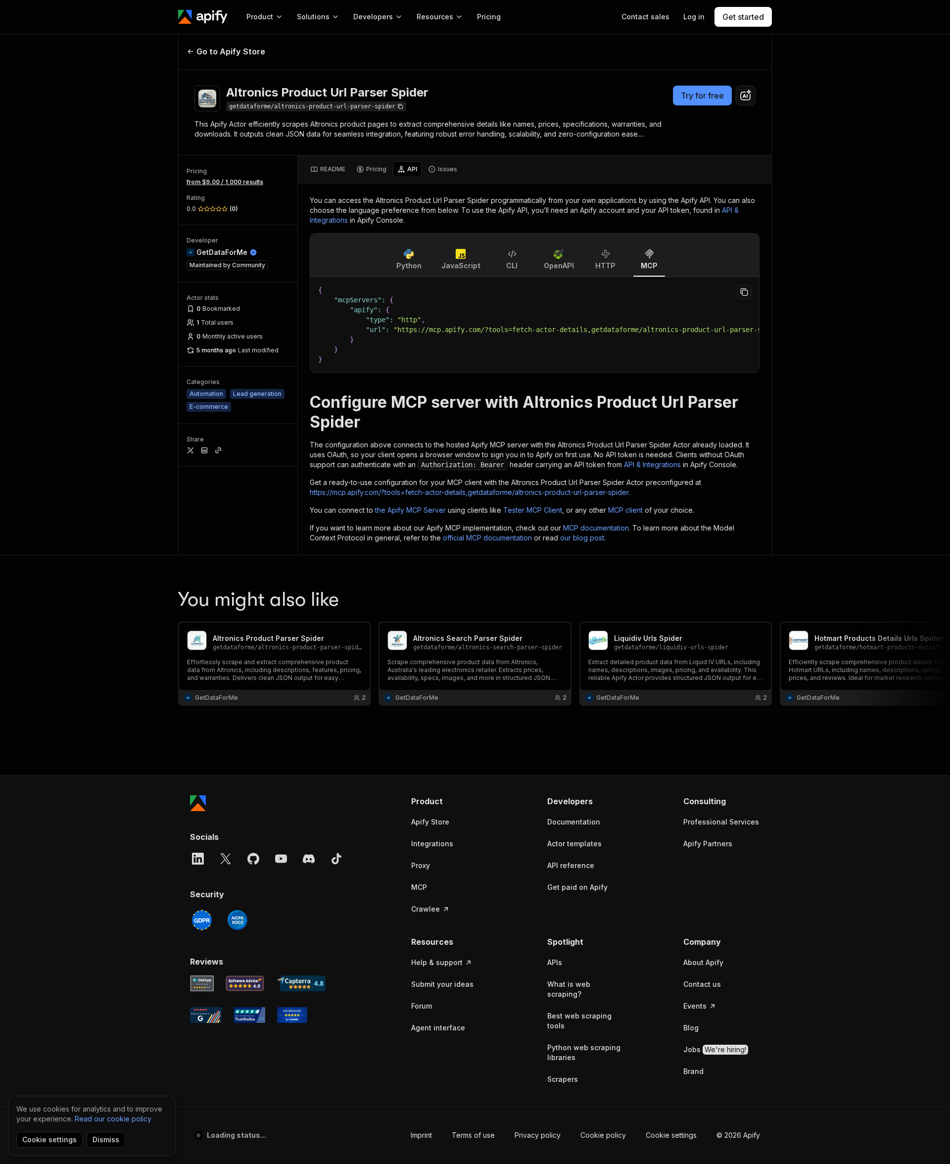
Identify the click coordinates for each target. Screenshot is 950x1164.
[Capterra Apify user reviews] (301, 983)
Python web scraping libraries (583, 1052)
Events (695, 1006)
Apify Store (430, 822)
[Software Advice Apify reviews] (245, 983)
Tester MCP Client (532, 510)
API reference (570, 865)
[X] (226, 859)
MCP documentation (596, 528)
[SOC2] (237, 920)
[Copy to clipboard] (744, 292)
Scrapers (562, 1079)
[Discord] (309, 859)
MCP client (625, 510)
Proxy (420, 865)
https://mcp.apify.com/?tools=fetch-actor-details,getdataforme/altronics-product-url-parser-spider (469, 492)
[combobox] (746, 95)
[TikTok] (336, 859)
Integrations (432, 843)
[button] (449, 801)
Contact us (702, 984)
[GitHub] (253, 859)
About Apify (703, 962)
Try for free (702, 95)
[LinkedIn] (198, 859)
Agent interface (438, 1027)
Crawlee (425, 909)
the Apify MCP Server (410, 510)
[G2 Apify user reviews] (206, 1015)
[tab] (328, 169)
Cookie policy (603, 1135)
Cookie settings (671, 1135)
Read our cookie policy (113, 1119)
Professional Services (721, 822)
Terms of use (473, 1135)
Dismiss (106, 1139)
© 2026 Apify (738, 1135)
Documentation (573, 822)
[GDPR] (202, 920)
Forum (421, 1006)
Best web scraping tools (579, 1021)
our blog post (582, 538)
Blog (691, 1027)
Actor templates (574, 843)
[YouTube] (281, 859)
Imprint (421, 1135)
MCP (419, 887)
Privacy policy (538, 1135)
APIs (554, 962)
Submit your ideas (442, 984)
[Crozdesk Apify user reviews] (292, 1015)
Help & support (437, 962)
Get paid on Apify (577, 887)
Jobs (714, 1049)
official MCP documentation (487, 538)
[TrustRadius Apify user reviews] (249, 1015)
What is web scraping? (568, 989)
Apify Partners (707, 843)
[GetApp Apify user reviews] (202, 983)
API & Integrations (652, 464)
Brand (693, 1071)
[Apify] (203, 17)
